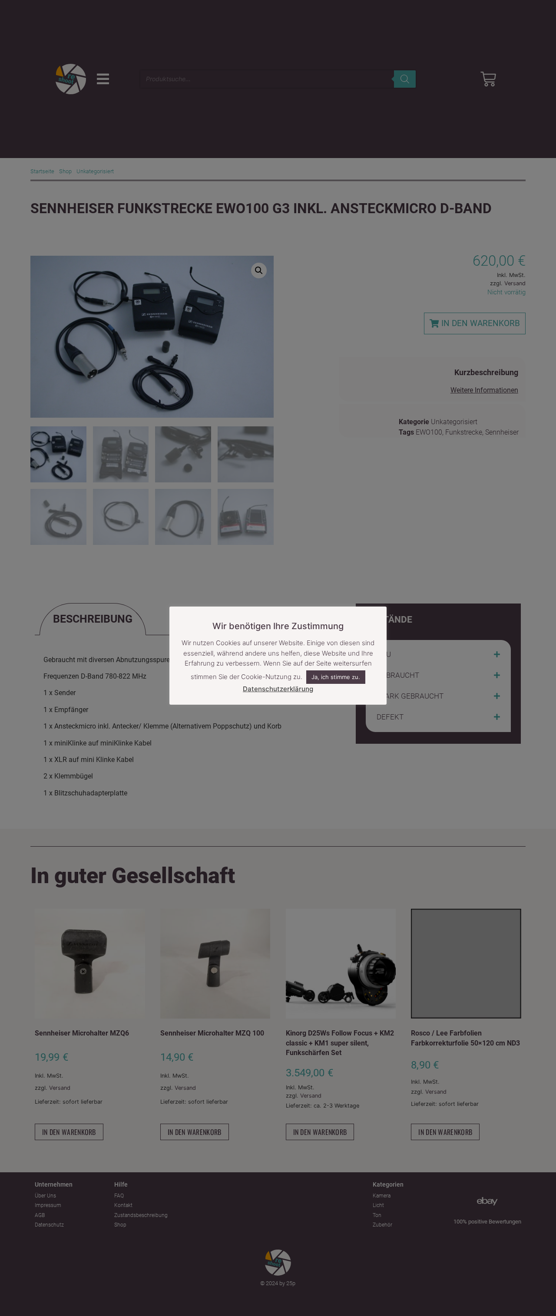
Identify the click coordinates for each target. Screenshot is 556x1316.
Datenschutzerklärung (278, 689)
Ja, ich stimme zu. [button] (335, 677)
